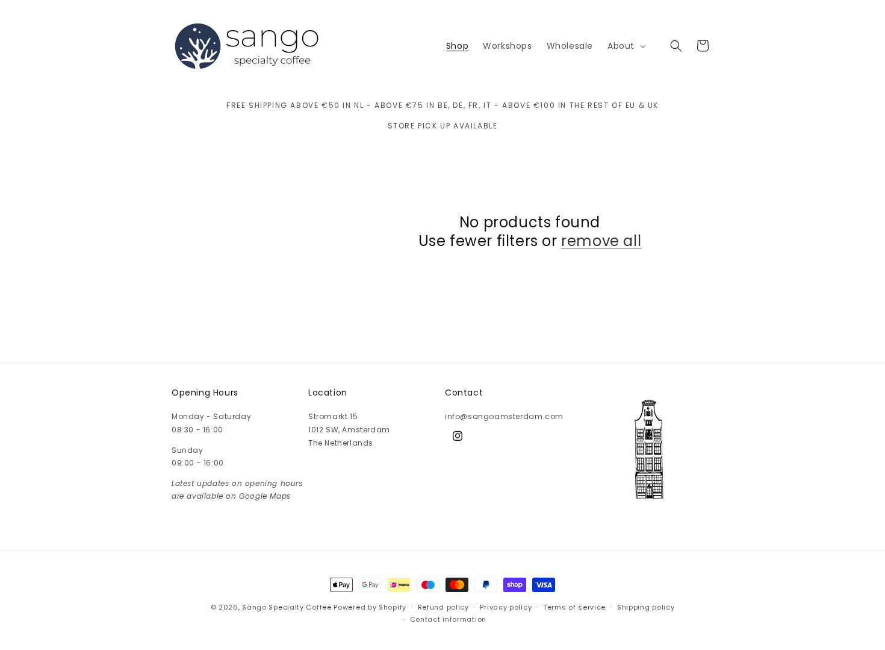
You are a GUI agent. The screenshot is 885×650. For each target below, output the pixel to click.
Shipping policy (646, 607)
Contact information (448, 619)
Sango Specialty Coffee (286, 607)
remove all (601, 241)
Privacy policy (506, 607)
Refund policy (443, 607)
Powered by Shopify (370, 607)
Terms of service (574, 607)
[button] (625, 45)
